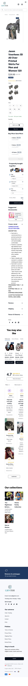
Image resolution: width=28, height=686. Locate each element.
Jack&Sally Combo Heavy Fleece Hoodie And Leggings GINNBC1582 (21, 418)
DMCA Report (18, 668)
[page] (12, 574)
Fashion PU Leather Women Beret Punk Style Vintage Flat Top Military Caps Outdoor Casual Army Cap (9, 443)
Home (6, 14)
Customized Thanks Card (18, 214)
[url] (10, 665)
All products (12, 14)
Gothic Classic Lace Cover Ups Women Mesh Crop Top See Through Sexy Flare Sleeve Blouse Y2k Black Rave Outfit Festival (21, 454)
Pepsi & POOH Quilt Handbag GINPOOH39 (9, 415)
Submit (14, 658)
